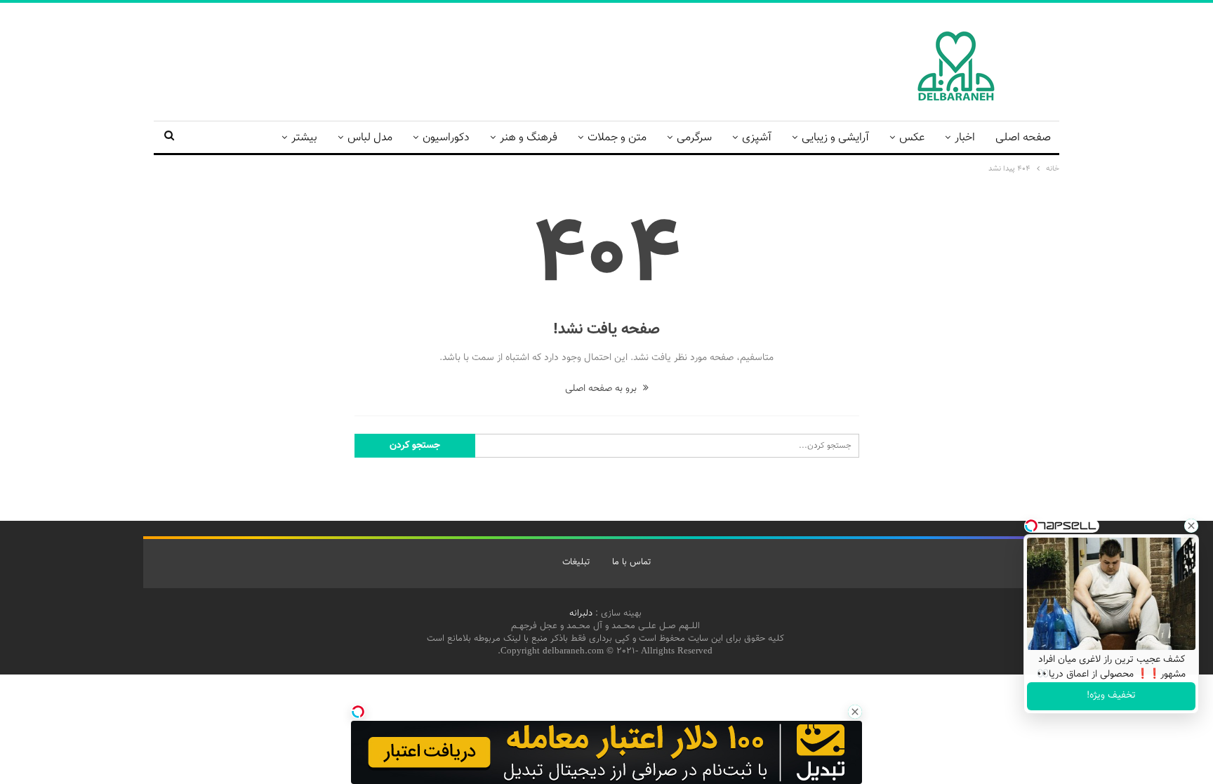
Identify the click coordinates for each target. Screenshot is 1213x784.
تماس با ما (631, 562)
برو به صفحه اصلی (602, 389)
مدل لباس (369, 138)
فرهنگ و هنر (528, 138)
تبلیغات (576, 562)
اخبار (965, 138)
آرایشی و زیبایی (835, 138)
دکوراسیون (446, 138)
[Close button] (855, 712)
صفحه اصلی (1023, 138)
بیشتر (304, 138)
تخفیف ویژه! (1111, 695)
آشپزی (756, 138)
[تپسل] (358, 712)
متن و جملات (617, 138)
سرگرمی (694, 138)
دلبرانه (580, 613)
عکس (911, 138)
